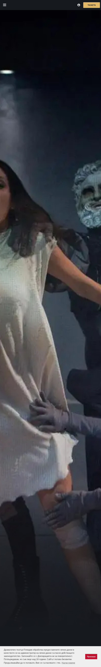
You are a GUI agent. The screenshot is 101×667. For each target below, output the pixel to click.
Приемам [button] (91, 657)
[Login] (78, 5)
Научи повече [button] (68, 663)
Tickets (92, 5)
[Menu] (4, 5)
